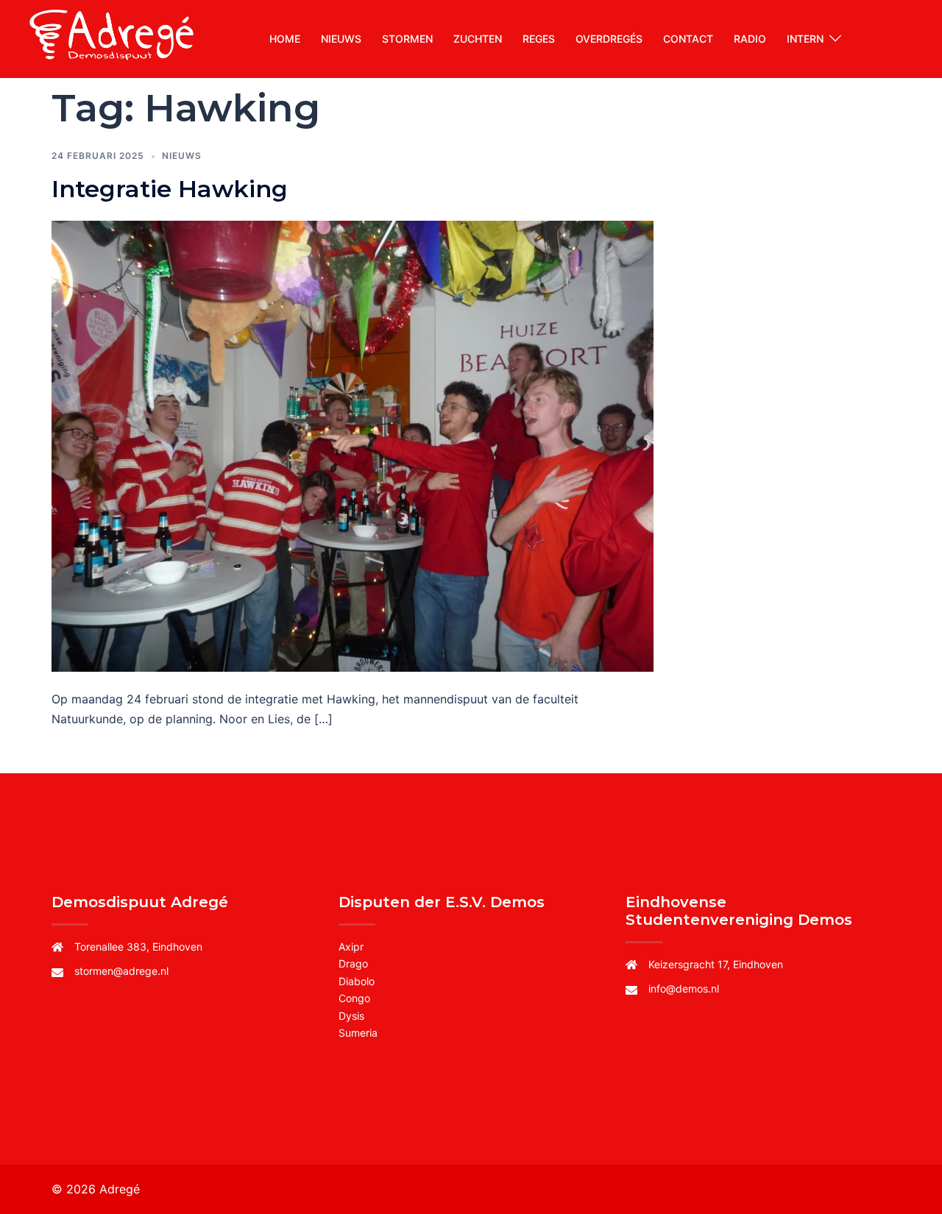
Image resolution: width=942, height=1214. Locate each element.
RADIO (750, 38)
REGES (539, 38)
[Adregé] (113, 37)
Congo (354, 998)
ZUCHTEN (477, 38)
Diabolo (357, 981)
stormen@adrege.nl (121, 971)
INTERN (805, 38)
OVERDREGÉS (609, 38)
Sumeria (358, 1032)
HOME (284, 38)
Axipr (351, 946)
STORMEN (407, 38)
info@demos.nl (683, 988)
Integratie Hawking (170, 188)
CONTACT (688, 38)
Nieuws (182, 155)
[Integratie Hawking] (353, 445)
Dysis (351, 1015)
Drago (353, 963)
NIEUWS (341, 38)
